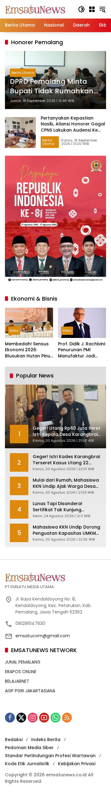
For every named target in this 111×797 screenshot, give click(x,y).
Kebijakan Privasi (76, 764)
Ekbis (14, 330)
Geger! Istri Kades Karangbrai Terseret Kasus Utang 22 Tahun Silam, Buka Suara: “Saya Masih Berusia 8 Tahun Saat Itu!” (66, 460)
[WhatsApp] (55, 718)
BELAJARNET (17, 681)
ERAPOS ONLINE (20, 671)
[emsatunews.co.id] (36, 9)
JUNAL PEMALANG (22, 662)
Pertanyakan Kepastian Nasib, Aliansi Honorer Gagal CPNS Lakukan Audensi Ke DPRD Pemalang (73, 127)
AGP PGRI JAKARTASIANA (30, 691)
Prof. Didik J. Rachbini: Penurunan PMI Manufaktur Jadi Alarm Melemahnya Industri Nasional (82, 350)
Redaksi (14, 739)
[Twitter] (21, 718)
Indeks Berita (45, 739)
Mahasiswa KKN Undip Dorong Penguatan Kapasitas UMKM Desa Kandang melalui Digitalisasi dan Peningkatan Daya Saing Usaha (66, 530)
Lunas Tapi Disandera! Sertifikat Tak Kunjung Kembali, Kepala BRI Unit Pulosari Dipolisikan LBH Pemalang (60, 507)
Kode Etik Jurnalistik (27, 764)
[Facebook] (10, 718)
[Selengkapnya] (55, 577)
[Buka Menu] (92, 9)
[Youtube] (44, 718)
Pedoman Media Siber (29, 747)
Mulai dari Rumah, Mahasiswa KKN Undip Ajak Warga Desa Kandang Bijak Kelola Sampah (66, 483)
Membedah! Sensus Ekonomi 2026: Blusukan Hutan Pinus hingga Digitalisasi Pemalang (29, 350)
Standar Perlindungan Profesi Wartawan (50, 756)
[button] (81, 9)
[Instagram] (33, 718)
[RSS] (67, 718)
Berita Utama (22, 72)
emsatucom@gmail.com (42, 636)
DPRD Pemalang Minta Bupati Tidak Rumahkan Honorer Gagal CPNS (51, 86)
